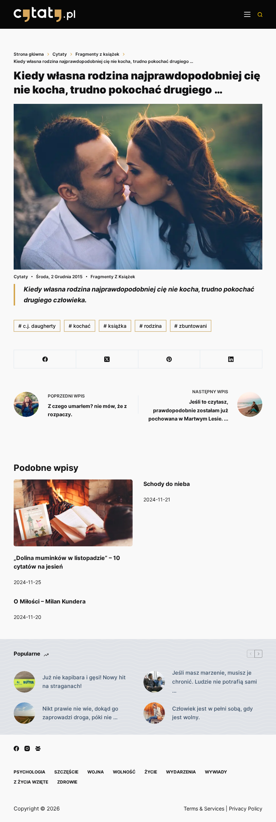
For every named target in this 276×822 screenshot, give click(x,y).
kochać (80, 326)
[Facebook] (45, 359)
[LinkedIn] (231, 359)
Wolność (124, 772)
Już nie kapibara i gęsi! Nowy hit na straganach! (84, 682)
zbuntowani (190, 326)
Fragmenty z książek (113, 276)
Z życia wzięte (31, 782)
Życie (150, 772)
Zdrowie (67, 782)
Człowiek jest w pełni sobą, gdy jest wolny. (212, 713)
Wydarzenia (181, 772)
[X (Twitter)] (107, 359)
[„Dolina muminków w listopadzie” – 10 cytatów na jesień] (73, 512)
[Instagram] (27, 748)
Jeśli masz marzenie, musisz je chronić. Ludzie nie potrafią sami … (214, 681)
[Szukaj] (260, 14)
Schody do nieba (166, 483)
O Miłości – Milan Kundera (50, 601)
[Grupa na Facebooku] (38, 748)
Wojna (95, 772)
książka (115, 326)
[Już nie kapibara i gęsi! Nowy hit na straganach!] (24, 682)
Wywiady (216, 772)
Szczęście (66, 772)
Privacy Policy (245, 808)
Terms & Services (204, 808)
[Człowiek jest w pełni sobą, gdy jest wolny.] (154, 713)
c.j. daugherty (37, 326)
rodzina (150, 326)
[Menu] (247, 14)
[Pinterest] (169, 359)
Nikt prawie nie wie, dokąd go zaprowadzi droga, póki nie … (80, 713)
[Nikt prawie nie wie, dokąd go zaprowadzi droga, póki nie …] (24, 713)
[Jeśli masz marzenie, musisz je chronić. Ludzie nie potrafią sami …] (154, 682)
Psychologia (29, 772)
